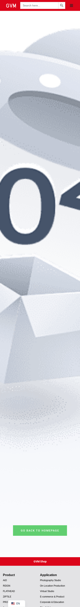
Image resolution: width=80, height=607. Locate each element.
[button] (71, 5)
